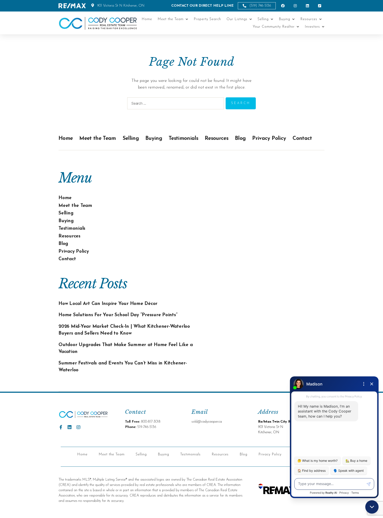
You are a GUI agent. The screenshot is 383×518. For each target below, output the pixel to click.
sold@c (197, 422)
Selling (263, 19)
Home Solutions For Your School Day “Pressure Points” (118, 315)
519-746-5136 (146, 427)
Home (147, 19)
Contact (302, 138)
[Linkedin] (69, 427)
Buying (284, 19)
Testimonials (183, 138)
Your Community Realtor (274, 27)
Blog (240, 138)
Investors (312, 27)
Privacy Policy (269, 138)
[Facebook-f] (61, 427)
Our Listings (237, 19)
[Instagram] (78, 427)
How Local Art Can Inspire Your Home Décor (108, 303)
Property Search (207, 19)
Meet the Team (171, 19)
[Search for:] (174, 104)
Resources (308, 19)
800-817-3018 (150, 422)
